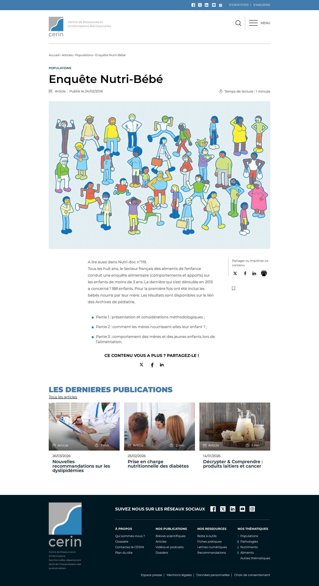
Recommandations (211, 552)
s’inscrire (261, 5)
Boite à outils (207, 536)
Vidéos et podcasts (170, 547)
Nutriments (249, 547)
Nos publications (171, 529)
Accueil (54, 55)
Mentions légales (179, 575)
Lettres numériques (212, 547)
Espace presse (151, 575)
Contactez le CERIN (129, 547)
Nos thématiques (253, 529)
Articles (67, 55)
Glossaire (121, 541)
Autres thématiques (255, 558)
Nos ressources (211, 529)
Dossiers (162, 552)
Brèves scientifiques (171, 536)
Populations (84, 55)
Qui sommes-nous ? (130, 536)
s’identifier (239, 5)
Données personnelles (213, 575)
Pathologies (249, 541)
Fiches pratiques (209, 541)
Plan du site (124, 552)
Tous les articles (63, 397)
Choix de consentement (252, 575)
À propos (123, 529)
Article (60, 91)
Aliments (247, 552)
